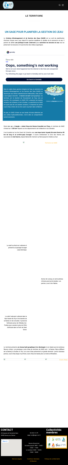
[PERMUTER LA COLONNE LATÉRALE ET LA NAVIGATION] (63, 5)
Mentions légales (17, 459)
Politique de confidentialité (52, 459)
